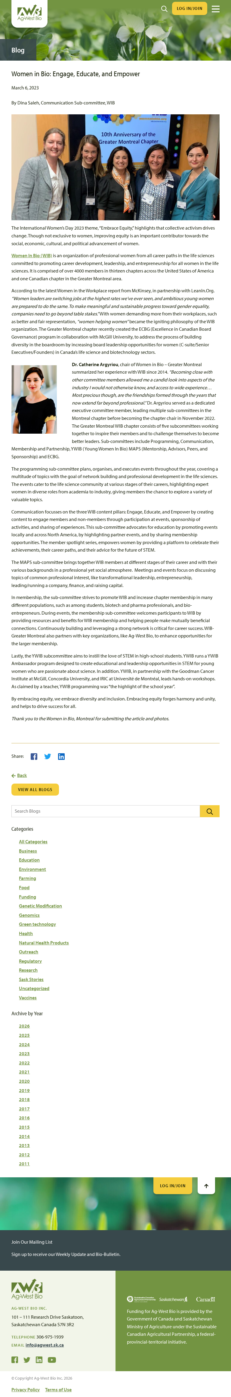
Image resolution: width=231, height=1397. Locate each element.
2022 (24, 1063)
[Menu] (216, 9)
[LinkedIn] (61, 756)
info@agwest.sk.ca (45, 1345)
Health (26, 933)
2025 (24, 1035)
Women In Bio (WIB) (31, 255)
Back (22, 775)
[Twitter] (47, 756)
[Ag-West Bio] (29, 19)
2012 (24, 1155)
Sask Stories (31, 979)
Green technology (37, 924)
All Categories (33, 842)
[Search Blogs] (210, 811)
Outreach (28, 952)
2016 (24, 1118)
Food (24, 887)
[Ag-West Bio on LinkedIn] (39, 1359)
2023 (24, 1053)
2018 (24, 1099)
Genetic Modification (40, 906)
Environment (32, 869)
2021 (24, 1072)
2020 (24, 1081)
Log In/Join (189, 8)
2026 (24, 1026)
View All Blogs (35, 789)
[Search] (164, 8)
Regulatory (30, 961)
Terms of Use (58, 1389)
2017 (24, 1109)
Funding (27, 897)
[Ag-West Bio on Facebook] (14, 1359)
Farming (27, 878)
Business (28, 851)
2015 (24, 1127)
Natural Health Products (44, 943)
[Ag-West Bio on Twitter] (26, 1359)
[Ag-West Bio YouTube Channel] (52, 1359)
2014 (24, 1136)
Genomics (29, 915)
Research (28, 970)
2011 (24, 1164)
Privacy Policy (25, 1389)
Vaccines (28, 998)
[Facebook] (34, 756)
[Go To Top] (206, 1185)
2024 (24, 1044)
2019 (24, 1090)
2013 (24, 1145)
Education (29, 860)
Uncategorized (34, 988)
